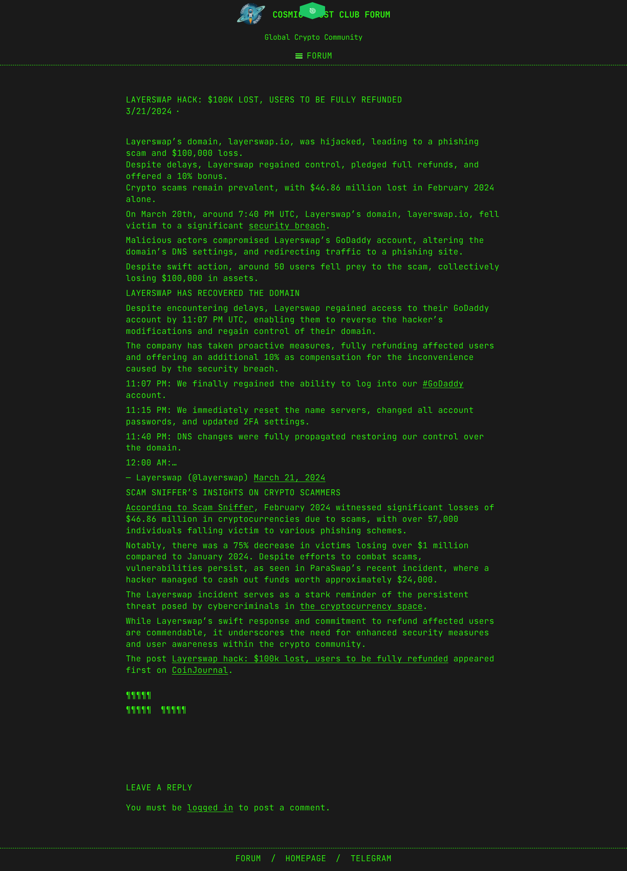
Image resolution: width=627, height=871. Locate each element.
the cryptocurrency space (361, 605)
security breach (287, 225)
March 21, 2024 (289, 477)
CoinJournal (200, 669)
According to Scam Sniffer (190, 507)
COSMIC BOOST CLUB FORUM (331, 14)
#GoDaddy (443, 383)
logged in (210, 807)
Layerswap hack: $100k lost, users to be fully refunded (310, 658)
